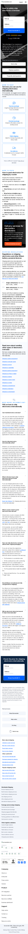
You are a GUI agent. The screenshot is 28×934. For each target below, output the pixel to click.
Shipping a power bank (8, 379)
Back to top (15, 731)
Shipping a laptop (7, 376)
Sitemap (5, 930)
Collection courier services (8, 742)
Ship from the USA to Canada (9, 778)
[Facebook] (19, 862)
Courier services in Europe (7, 807)
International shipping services (8, 801)
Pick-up (7, 18)
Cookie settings (21, 930)
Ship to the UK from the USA (8, 773)
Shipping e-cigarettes (8, 367)
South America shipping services (9, 794)
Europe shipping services (7, 789)
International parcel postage (8, 809)
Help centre (14, 719)
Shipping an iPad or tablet (9, 373)
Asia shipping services (6, 796)
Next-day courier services (8, 745)
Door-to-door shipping (7, 751)
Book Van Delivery (7, 501)
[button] (14, 25)
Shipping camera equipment (10, 358)
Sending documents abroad (8, 814)
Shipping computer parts (9, 361)
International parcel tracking (8, 762)
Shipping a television (7, 388)
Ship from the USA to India (8, 770)
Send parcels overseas (7, 819)
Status (8, 930)
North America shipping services (9, 791)
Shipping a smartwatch (8, 391)
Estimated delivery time (7, 764)
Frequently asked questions (14, 76)
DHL (9, 522)
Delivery (7, 24)
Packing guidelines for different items (10, 816)
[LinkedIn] (25, 862)
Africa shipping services (7, 799)
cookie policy (13, 930)
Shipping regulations (14, 70)
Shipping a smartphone (8, 385)
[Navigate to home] (7, 2)
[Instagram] (22, 862)
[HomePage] (14, 842)
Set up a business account (13, 243)
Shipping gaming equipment (9, 370)
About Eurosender (14, 713)
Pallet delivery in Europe (7, 829)
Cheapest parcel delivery (7, 837)
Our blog (14, 725)
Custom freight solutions (7, 825)
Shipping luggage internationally (9, 812)
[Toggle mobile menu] (25, 2)
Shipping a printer (7, 382)
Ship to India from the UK (8, 775)
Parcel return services (7, 748)
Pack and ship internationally (9, 756)
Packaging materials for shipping (10, 759)
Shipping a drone (7, 364)
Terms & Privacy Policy (14, 932)
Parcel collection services (7, 834)
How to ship (14, 64)
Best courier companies (7, 832)
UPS (3, 522)
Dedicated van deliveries (7, 827)
